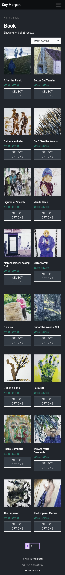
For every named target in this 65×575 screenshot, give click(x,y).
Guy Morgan (11, 5)
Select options (17, 93)
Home (7, 17)
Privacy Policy (32, 570)
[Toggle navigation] (58, 4)
